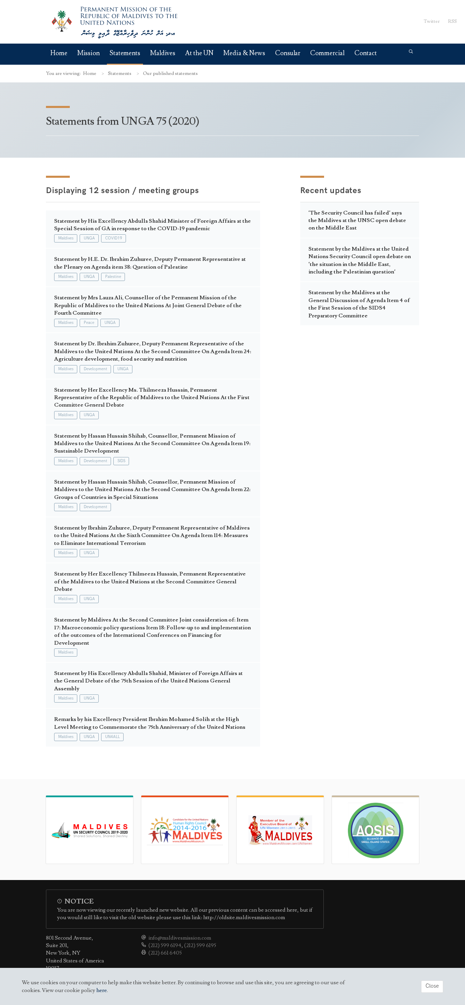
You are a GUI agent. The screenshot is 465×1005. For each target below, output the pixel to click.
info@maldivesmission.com (179, 938)
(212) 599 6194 (164, 945)
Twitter (432, 21)
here (101, 990)
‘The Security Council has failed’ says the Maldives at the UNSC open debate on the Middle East (357, 220)
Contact (365, 53)
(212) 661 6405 (165, 952)
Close (432, 986)
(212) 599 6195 (200, 945)
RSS (452, 21)
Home (58, 53)
